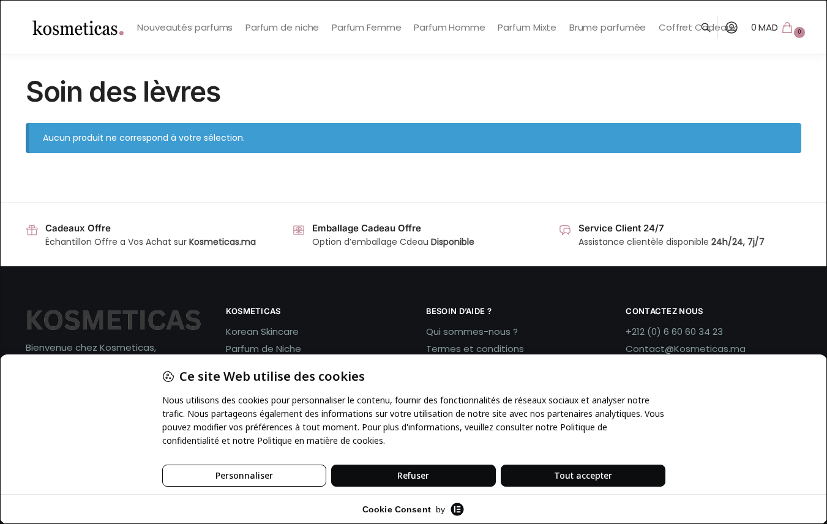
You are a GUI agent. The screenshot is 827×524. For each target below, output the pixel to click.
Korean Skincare (262, 331)
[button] (780, 27)
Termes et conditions (475, 348)
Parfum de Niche (263, 348)
